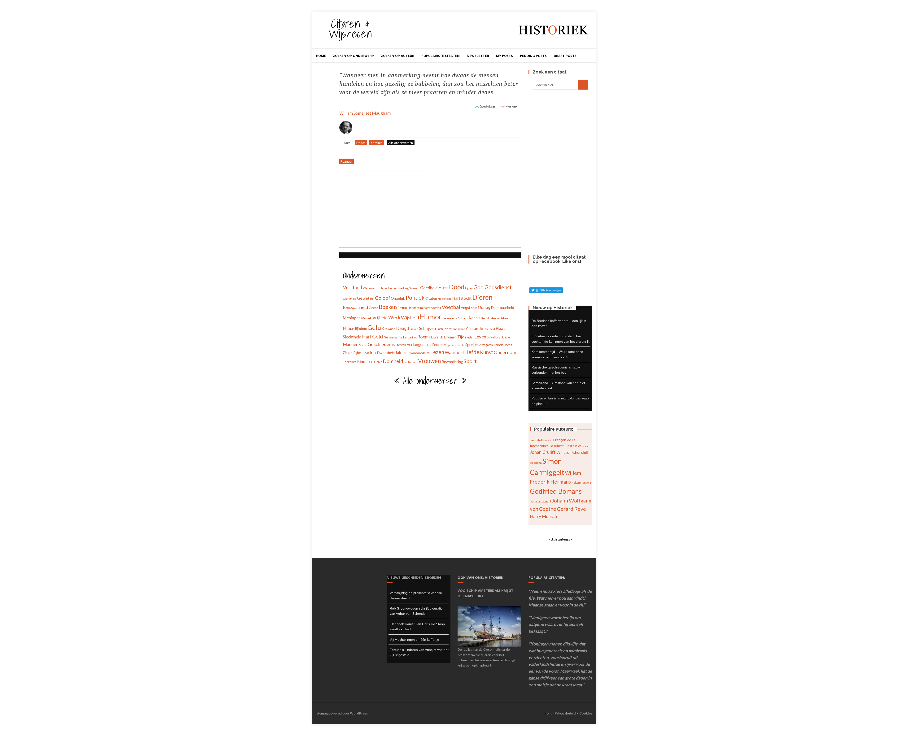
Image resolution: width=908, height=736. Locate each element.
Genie (378, 362)
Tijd (460, 336)
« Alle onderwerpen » (430, 381)
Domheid (393, 361)
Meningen (352, 317)
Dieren (482, 297)
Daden (361, 143)
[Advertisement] (380, 209)
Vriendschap (457, 329)
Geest (373, 308)
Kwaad (390, 329)
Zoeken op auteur (397, 55)
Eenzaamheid (355, 307)
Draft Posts (565, 55)
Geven (414, 329)
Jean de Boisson (541, 440)
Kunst (486, 352)
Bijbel (357, 353)
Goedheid (429, 287)
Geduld (485, 318)
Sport (470, 361)
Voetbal (451, 307)
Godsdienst (498, 287)
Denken (442, 329)
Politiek (415, 297)
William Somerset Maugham (365, 113)
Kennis (474, 318)
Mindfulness (503, 345)
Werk (394, 317)
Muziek (366, 318)
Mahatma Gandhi (540, 501)
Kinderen (365, 361)
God (478, 287)
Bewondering (452, 361)
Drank (499, 337)
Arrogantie (486, 345)
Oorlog (484, 307)
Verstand (352, 287)
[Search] (583, 85)
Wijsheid (410, 317)
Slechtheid (352, 337)
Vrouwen (429, 360)
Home (321, 55)
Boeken (388, 306)
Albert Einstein (565, 446)
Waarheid (454, 352)
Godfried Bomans (556, 491)
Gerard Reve (571, 509)
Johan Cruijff (543, 452)
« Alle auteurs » (560, 539)
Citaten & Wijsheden (350, 28)
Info (546, 713)
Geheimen (391, 337)
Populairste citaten (440, 55)
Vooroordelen (420, 353)
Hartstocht (462, 298)
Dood (456, 287)
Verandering (432, 308)
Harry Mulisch (543, 516)
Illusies (469, 337)
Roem (422, 336)
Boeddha (536, 462)
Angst (465, 307)
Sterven (401, 345)
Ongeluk (398, 298)
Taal (401, 337)
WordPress (359, 713)
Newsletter (478, 55)
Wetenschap (371, 288)
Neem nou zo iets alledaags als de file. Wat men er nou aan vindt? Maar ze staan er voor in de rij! (560, 598)
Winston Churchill (572, 452)
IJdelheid (489, 328)
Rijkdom (361, 329)
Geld (377, 336)
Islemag (322, 713)
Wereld (414, 288)
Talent (508, 337)
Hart (366, 336)
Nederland (445, 298)
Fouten (437, 344)
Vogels (448, 345)
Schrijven (427, 328)
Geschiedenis (381, 344)
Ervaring (411, 337)
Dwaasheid (386, 353)
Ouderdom (505, 352)
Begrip (402, 308)
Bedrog (403, 288)
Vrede (363, 345)
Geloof (382, 298)
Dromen (450, 337)
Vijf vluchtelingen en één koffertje (414, 639)
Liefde (471, 352)
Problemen (410, 362)
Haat (500, 328)
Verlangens (416, 344)
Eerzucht (459, 344)
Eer (429, 345)
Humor (431, 316)
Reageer (346, 161)
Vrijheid (380, 317)
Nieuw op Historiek (553, 307)
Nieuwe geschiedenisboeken (414, 577)
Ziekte (348, 353)
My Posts (504, 55)
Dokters (463, 318)
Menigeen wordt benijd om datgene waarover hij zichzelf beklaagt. (555, 624)
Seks (474, 307)
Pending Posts (533, 55)
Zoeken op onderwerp (353, 55)
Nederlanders (389, 288)
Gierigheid (349, 298)
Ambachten (499, 318)
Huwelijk (436, 337)
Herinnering (415, 308)
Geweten (365, 298)
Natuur (348, 328)
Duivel (491, 337)
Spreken (376, 143)
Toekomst (349, 362)
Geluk (375, 327)
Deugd (402, 328)
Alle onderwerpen (400, 143)
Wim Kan (583, 446)
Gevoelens (449, 318)
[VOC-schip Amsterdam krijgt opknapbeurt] (489, 626)
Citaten (431, 298)
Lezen (437, 352)
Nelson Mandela (581, 482)
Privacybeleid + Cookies (573, 713)
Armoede (474, 328)
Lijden (469, 288)
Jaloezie (402, 352)
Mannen (350, 344)
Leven (480, 336)
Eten (443, 287)
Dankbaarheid (502, 307)
